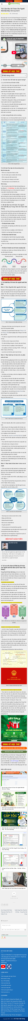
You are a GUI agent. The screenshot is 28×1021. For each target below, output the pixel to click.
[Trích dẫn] (12, 929)
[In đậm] (2, 929)
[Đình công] (7, 929)
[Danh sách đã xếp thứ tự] (9, 929)
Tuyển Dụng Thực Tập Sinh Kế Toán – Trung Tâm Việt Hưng (21, 912)
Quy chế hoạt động (5, 980)
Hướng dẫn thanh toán (6, 985)
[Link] (15, 929)
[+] (18, 929)
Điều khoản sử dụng (5, 978)
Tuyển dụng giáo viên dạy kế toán (8, 976)
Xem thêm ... (4, 560)
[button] (2, 4)
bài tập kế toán (19, 391)
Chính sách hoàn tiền (5, 987)
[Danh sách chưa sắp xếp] (10, 929)
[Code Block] (14, 929)
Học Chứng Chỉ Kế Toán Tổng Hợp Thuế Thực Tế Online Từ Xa (6, 912)
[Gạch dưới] (5, 929)
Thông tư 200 (5, 332)
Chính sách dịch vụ (5, 992)
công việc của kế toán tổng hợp (15, 435)
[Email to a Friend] (7, 905)
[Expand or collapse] (25, 75)
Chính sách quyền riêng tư (7, 989)
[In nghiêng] (4, 929)
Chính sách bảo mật (5, 983)
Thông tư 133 (23, 330)
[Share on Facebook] (2, 905)
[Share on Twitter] (4, 905)
